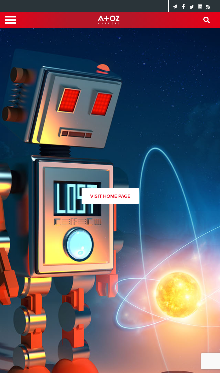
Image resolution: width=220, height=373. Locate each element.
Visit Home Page (110, 196)
